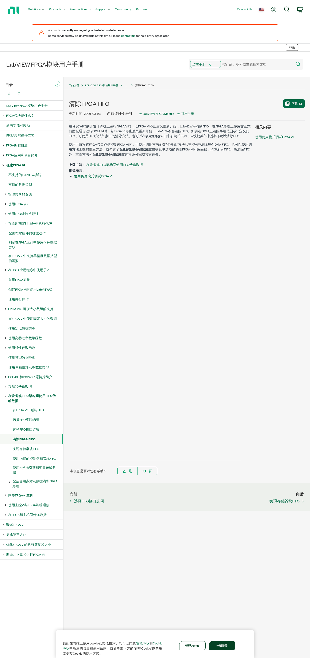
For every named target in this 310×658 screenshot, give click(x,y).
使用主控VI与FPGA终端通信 (28, 505)
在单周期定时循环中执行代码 (30, 223)
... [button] (126, 85)
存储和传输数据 (20, 386)
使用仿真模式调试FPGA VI (93, 176)
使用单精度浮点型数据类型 (28, 367)
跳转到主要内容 (14, 38)
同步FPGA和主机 (20, 495)
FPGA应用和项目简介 (22, 155)
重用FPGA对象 (19, 279)
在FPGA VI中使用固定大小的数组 (32, 318)
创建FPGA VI (15, 165)
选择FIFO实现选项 (26, 419)
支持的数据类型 (20, 184)
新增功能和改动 (18, 125)
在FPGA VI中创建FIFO (28, 410)
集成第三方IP (16, 534)
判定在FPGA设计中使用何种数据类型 (32, 244)
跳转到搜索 (39, 38)
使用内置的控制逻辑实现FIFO (34, 458)
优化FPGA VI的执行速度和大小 (28, 544)
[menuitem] (36, 10)
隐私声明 (142, 643)
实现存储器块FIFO (26, 448)
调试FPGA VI (15, 524)
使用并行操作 (18, 299)
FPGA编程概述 (17, 145)
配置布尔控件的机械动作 (27, 233)
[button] (210, 65)
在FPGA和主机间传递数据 (27, 514)
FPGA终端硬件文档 (20, 135)
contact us (128, 35)
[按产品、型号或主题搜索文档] (298, 64)
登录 (292, 47)
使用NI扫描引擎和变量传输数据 (34, 470)
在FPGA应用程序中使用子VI (28, 270)
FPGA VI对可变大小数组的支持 (30, 308)
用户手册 (187, 113)
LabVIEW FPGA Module (158, 113)
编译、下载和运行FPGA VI (25, 554)
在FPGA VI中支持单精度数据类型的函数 (32, 258)
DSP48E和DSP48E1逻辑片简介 (30, 377)
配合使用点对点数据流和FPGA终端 (35, 483)
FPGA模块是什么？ (20, 115)
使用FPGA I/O (18, 204)
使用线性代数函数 (21, 347)
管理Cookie (192, 645)
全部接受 (222, 645)
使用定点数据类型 (21, 328)
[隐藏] (57, 83)
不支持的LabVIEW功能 (24, 174)
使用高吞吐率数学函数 (25, 338)
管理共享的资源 (20, 194)
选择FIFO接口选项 (26, 429)
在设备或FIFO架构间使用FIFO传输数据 (32, 398)
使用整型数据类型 (21, 357)
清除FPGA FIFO (24, 439)
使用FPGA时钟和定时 (24, 213)
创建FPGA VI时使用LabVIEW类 (30, 289)
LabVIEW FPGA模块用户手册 (27, 105)
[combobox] (240, 64)
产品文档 (74, 85)
